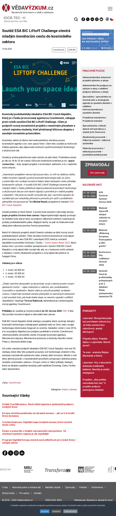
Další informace (70, 511)
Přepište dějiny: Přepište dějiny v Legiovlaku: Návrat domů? (96, 342)
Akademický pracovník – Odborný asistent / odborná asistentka (96, 140)
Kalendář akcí (92, 184)
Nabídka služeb (52, 487)
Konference (97, 487)
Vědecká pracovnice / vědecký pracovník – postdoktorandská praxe (95, 151)
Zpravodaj (97, 164)
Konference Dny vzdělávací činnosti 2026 (105, 258)
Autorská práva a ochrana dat (26, 487)
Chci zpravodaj (97, 172)
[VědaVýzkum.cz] (57, 8)
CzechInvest (58, 50)
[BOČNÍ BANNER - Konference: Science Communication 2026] (97, 39)
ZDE (64, 311)
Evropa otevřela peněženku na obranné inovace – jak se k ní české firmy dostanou (38, 414)
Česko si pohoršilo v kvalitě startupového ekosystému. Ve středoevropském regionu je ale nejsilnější (34, 432)
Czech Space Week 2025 (57, 242)
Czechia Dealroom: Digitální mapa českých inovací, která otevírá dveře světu (37, 423)
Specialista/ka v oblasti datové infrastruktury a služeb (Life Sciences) (94, 128)
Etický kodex (8, 493)
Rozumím (44, 511)
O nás (5, 487)
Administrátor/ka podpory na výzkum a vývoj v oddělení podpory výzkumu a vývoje (97, 88)
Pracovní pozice (94, 70)
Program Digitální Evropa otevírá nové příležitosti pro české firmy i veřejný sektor (38, 441)
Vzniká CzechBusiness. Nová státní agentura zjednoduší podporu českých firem (38, 405)
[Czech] (112, 19)
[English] (107, 19)
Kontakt (37, 493)
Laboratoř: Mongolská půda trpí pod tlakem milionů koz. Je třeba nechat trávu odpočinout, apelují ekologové (97, 325)
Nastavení (56, 511)
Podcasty (89, 310)
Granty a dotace (69, 389)
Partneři (83, 487)
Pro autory (24, 493)
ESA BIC (72, 50)
